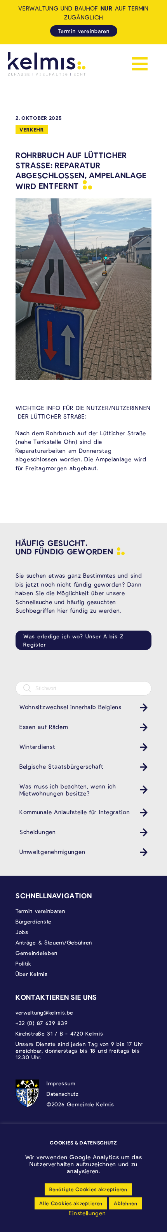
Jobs (22, 932)
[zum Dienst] (142, 707)
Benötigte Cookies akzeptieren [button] (88, 1189)
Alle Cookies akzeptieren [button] (71, 1203)
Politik (23, 963)
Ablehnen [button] (125, 1203)
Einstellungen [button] (87, 1212)
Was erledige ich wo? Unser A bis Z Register (73, 640)
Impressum (61, 1083)
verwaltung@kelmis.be (44, 1012)
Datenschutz (63, 1093)
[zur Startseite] (46, 64)
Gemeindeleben (36, 953)
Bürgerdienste (34, 921)
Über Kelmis (32, 974)
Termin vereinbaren (84, 31)
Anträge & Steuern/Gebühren (54, 942)
